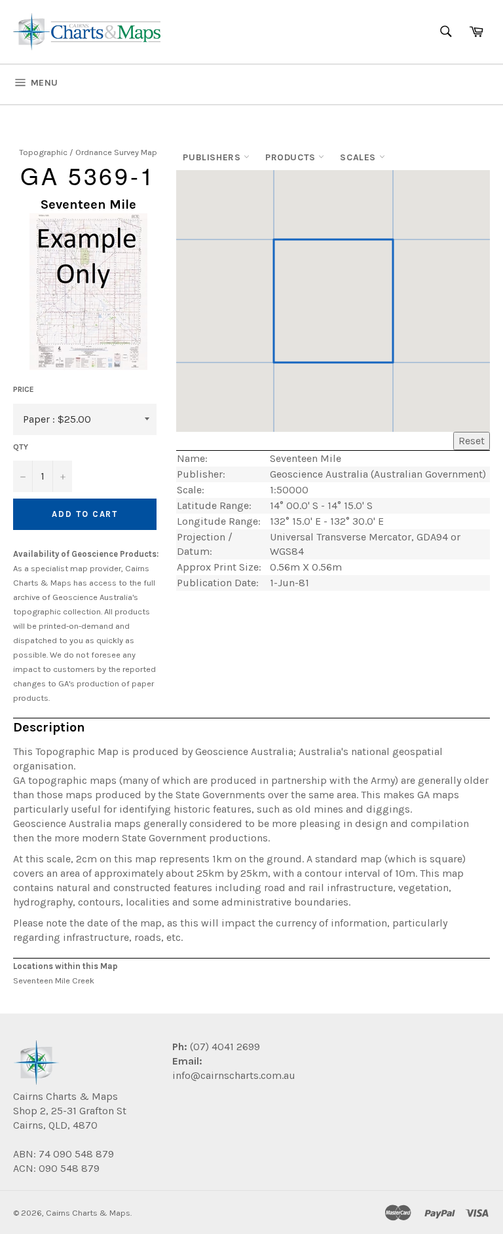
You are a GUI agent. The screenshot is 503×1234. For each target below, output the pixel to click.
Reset (471, 440)
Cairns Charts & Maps (88, 1213)
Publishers (213, 157)
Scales (359, 157)
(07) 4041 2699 (223, 1046)
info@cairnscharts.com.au (233, 1075)
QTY (20, 446)
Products (291, 157)
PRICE (23, 389)
